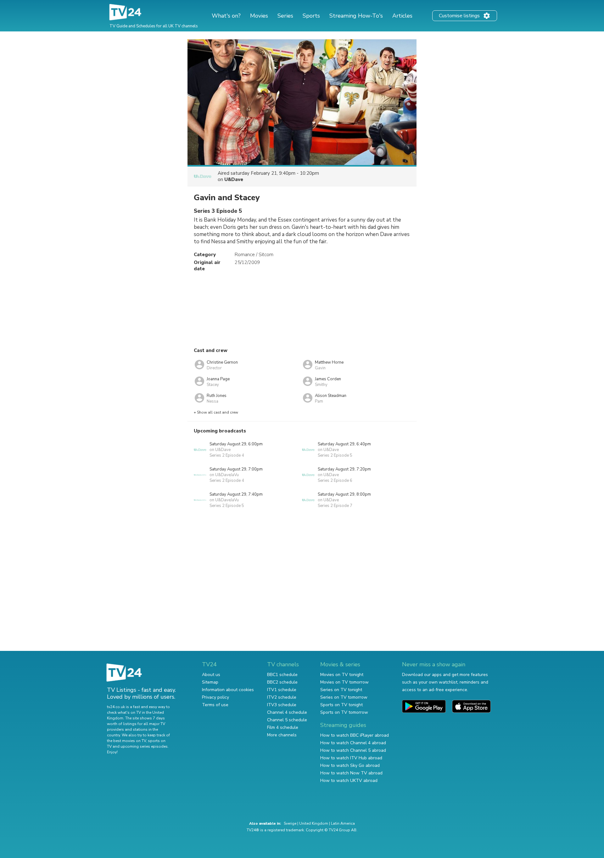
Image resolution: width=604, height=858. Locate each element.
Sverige (290, 823)
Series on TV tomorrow (343, 697)
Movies (259, 15)
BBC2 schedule (282, 682)
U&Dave (233, 179)
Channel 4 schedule (287, 712)
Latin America (343, 823)
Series (285, 15)
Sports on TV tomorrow (344, 712)
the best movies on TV (126, 740)
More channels (282, 735)
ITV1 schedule (281, 690)
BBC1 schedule (282, 675)
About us (211, 675)
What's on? (226, 15)
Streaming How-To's (356, 15)
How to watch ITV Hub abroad (351, 758)
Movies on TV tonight (341, 675)
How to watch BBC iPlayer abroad (354, 735)
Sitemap (210, 682)
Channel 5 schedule (287, 720)
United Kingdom (313, 823)
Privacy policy (215, 697)
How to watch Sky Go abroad (350, 765)
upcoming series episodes (144, 746)
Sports (311, 15)
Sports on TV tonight (341, 705)
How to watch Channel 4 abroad (353, 743)
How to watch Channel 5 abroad (353, 750)
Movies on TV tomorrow (344, 682)
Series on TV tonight (341, 690)
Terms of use (215, 705)
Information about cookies (228, 690)
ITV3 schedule (281, 705)
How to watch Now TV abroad (351, 773)
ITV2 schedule (281, 697)
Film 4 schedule (282, 727)
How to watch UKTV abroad (349, 781)
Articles (402, 15)
